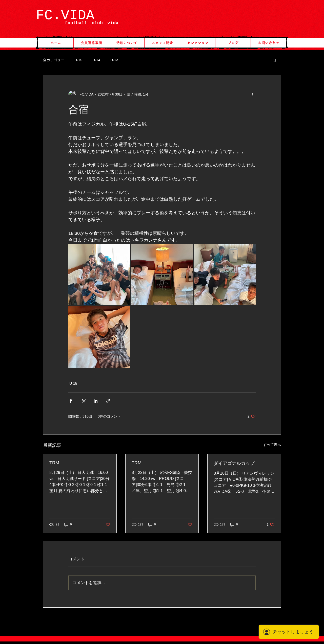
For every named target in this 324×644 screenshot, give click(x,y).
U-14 (96, 60)
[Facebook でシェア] (70, 400)
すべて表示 (272, 445)
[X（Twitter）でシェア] (83, 400)
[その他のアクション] (253, 94)
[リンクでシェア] (108, 400)
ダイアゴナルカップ (234, 463)
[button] (274, 60)
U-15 (78, 60)
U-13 (114, 60)
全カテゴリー (53, 60)
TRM (54, 462)
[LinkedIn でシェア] (95, 400)
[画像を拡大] (99, 274)
